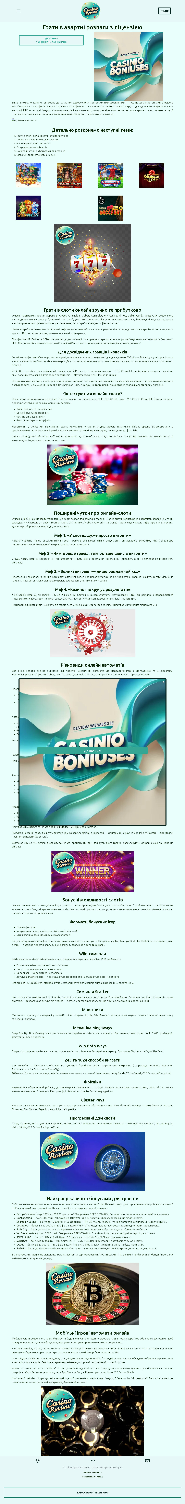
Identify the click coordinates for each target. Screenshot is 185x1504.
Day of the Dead (154, 1051)
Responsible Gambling (92, 1477)
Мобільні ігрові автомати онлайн (35, 154)
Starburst (136, 1051)
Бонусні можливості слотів (31, 147)
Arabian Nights (164, 1123)
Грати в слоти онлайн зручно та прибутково (42, 135)
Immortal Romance (161, 1065)
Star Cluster (30, 1109)
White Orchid (133, 1073)
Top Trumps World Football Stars (134, 941)
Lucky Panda (118, 1073)
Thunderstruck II (21, 1069)
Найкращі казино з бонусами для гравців (40, 151)
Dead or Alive (42, 1000)
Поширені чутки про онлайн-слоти (37, 139)
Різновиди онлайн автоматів (33, 143)
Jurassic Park (35, 982)
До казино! (92, 751)
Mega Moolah (146, 1123)
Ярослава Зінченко (92, 1472)
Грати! (164, 11)
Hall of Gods (19, 1127)
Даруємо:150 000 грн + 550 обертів (51, 40)
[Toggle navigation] (19, 11)
